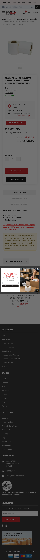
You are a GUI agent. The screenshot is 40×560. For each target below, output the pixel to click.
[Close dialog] (38, 269)
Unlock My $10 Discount (10, 285)
